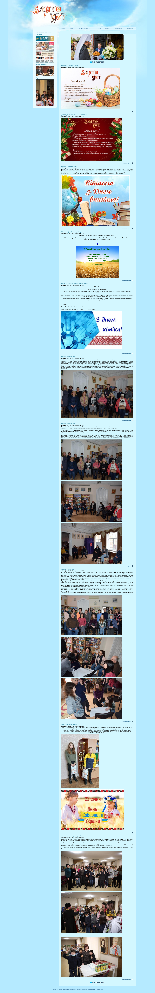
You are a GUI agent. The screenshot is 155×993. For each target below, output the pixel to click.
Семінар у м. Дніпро (67, 569)
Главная (63, 28)
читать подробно (127, 111)
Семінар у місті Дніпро (68, 356)
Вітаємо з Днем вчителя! (69, 166)
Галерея (99, 28)
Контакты (107, 28)
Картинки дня (40, 78)
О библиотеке (118, 28)
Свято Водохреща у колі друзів (71, 836)
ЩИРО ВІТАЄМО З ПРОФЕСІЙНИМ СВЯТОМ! (75, 283)
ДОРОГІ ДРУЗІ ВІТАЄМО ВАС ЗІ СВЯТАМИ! (74, 115)
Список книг (130, 28)
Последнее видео (41, 64)
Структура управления (85, 28)
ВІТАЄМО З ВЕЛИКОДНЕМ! (69, 65)
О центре (71, 28)
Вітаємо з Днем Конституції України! (72, 232)
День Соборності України (69, 724)
